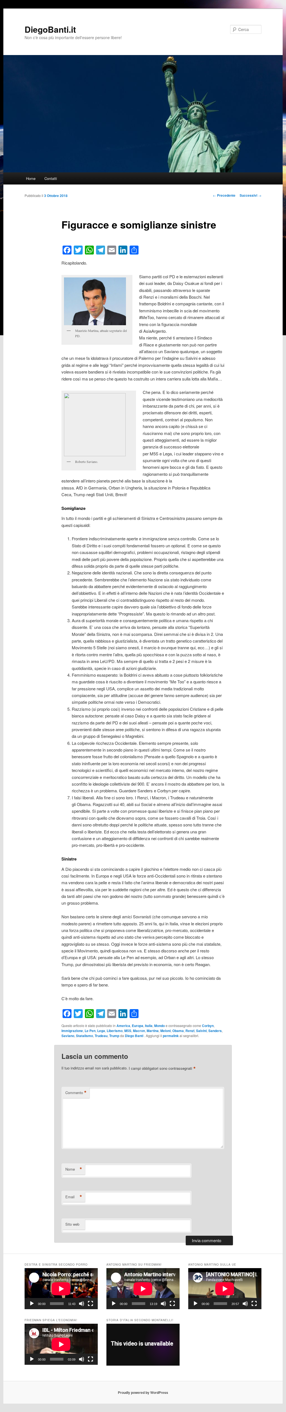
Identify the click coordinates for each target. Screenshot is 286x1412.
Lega (101, 1030)
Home (30, 178)
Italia (148, 1025)
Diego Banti (134, 1035)
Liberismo (115, 1030)
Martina (153, 1030)
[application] (61, 1288)
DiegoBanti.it (50, 29)
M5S (127, 1030)
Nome (73, 1169)
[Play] (32, 1303)
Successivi (250, 195)
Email (73, 1196)
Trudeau (101, 1035)
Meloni (165, 1030)
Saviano (67, 1035)
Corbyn (208, 1025)
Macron (139, 1030)
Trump (114, 1035)
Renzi (189, 1030)
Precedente (224, 195)
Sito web (72, 1224)
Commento (76, 1092)
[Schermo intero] (90, 1303)
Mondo (159, 1025)
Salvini (201, 1030)
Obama (178, 1030)
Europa (137, 1025)
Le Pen (90, 1030)
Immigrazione (72, 1030)
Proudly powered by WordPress (143, 1392)
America (123, 1025)
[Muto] (81, 1303)
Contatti (50, 178)
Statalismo (84, 1035)
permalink (171, 1035)
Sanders (215, 1030)
